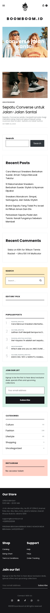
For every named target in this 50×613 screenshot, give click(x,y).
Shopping (27, 338)
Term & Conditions (10, 558)
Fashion (14, 322)
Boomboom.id (25, 18)
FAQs (29, 554)
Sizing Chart (7, 554)
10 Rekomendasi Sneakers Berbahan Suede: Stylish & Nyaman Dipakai (25, 187)
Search (10, 138)
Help (28, 549)
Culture (14, 330)
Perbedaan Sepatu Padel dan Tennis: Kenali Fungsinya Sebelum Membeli (24, 218)
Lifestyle (21, 322)
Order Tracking (33, 558)
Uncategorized (8, 102)
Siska (10, 249)
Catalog (5, 549)
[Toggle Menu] (3, 5)
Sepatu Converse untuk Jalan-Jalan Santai (23, 110)
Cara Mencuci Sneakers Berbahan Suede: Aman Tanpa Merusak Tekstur (24, 175)
